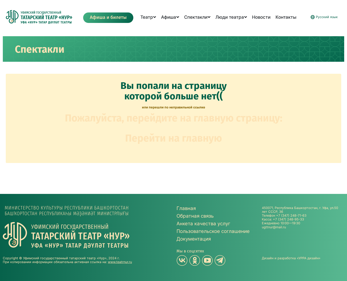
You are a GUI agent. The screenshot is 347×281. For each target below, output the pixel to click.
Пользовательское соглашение (213, 231)
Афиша (168, 17)
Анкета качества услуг (203, 223)
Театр (146, 17)
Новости (261, 17)
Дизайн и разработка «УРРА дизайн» (291, 258)
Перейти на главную (173, 138)
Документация (194, 239)
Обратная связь (195, 216)
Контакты (286, 17)
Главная (186, 208)
